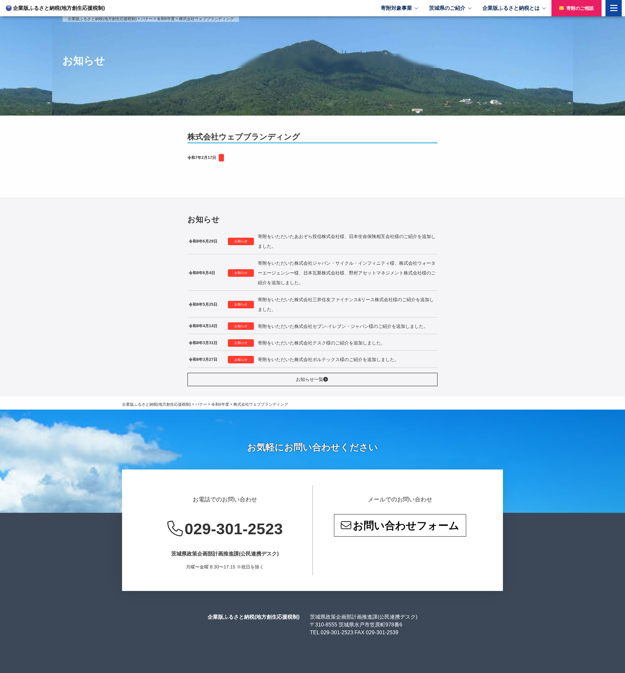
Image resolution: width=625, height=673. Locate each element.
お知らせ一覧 (309, 379)
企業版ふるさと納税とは (511, 8)
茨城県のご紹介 (447, 8)
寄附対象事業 (396, 8)
